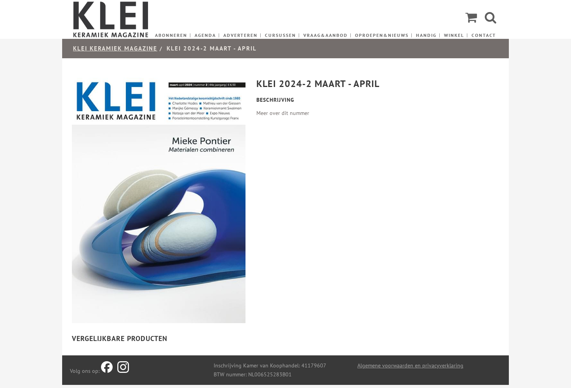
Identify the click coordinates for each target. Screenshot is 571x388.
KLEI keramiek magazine (115, 48)
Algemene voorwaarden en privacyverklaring (410, 365)
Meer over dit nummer (282, 113)
